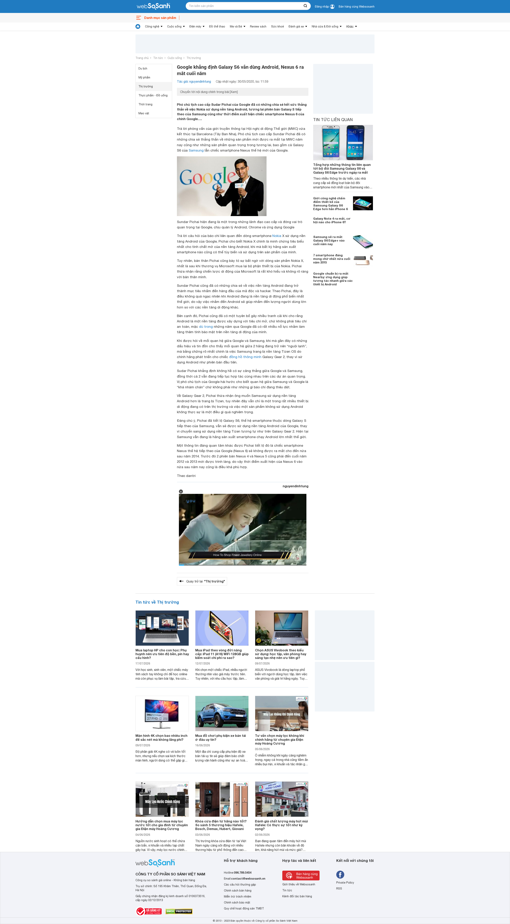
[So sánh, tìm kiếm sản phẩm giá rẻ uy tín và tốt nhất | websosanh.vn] (153, 6)
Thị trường (193, 58)
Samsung (196, 150)
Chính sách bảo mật (237, 902)
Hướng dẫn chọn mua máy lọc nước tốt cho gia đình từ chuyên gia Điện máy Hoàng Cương (161, 825)
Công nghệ (152, 26)
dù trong (206, 327)
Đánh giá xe (296, 26)
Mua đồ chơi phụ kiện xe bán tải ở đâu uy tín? (220, 737)
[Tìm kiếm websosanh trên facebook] (340, 875)
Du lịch (142, 68)
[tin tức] (137, 26)
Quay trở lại (205, 581)
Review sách (258, 26)
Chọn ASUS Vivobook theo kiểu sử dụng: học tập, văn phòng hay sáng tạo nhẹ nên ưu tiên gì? (280, 654)
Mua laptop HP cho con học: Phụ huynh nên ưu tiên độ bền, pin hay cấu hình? (162, 654)
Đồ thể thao (217, 26)
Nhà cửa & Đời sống (325, 26)
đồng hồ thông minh (245, 357)
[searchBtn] (306, 6)
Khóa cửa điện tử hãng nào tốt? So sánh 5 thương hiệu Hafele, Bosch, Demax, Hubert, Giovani (221, 825)
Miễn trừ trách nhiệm (237, 896)
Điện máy (195, 26)
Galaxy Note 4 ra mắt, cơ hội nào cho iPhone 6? (331, 220)
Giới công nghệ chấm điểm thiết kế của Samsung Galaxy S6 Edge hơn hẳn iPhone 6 (330, 203)
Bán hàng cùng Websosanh (357, 6)
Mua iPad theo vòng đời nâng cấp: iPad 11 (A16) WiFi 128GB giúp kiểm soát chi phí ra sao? (222, 654)
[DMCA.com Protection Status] (179, 911)
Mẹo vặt (143, 113)
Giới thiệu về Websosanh (298, 884)
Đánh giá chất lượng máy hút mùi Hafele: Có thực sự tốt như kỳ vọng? (281, 825)
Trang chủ (142, 58)
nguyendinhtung (295, 486)
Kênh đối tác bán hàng (297, 896)
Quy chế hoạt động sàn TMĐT (244, 908)
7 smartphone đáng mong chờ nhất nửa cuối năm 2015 (331, 258)
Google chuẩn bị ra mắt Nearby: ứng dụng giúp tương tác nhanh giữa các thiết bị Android (333, 279)
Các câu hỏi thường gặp (240, 884)
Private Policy (345, 882)
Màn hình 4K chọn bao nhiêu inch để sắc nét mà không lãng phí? (161, 737)
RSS (339, 888)
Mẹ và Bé (236, 26)
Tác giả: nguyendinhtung (194, 81)
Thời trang (145, 104)
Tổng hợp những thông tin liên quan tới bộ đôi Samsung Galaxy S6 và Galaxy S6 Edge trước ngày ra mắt (342, 168)
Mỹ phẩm (144, 77)
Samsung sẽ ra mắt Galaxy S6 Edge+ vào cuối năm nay (329, 240)
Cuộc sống (174, 26)
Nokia (276, 236)
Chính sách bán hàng (237, 890)
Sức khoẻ (277, 26)
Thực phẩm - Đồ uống (153, 95)
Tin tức (158, 58)
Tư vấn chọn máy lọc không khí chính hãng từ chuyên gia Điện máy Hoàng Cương (279, 739)
